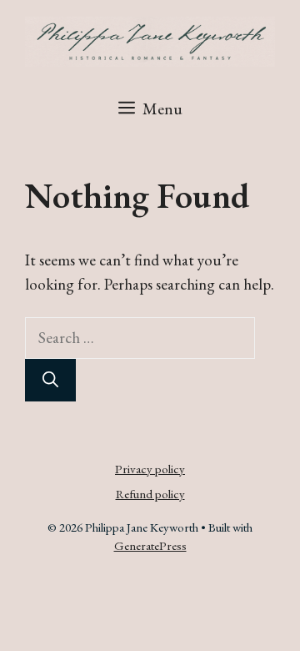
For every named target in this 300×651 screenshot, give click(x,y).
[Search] (50, 380)
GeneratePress (150, 545)
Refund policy (150, 494)
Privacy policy (150, 469)
